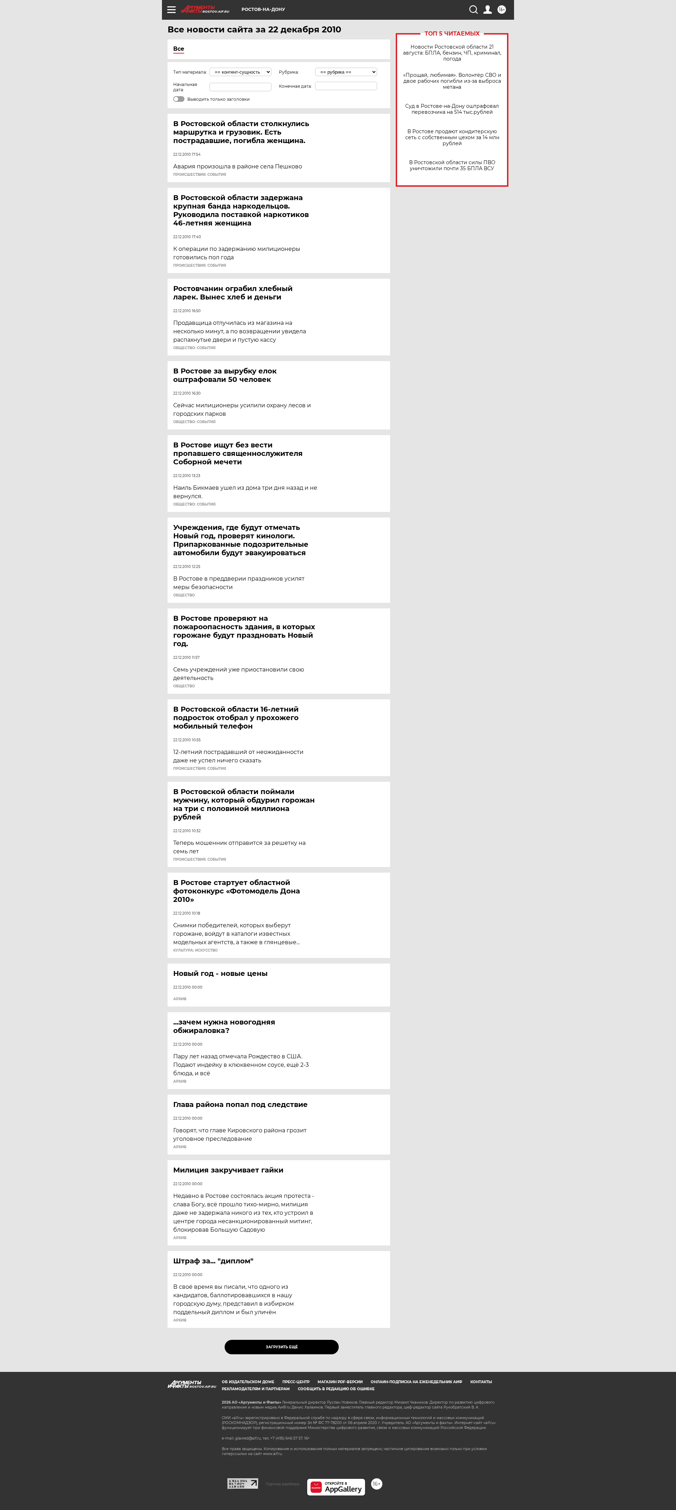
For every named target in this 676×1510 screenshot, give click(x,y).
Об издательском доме (248, 1382)
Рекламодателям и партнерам (256, 1389)
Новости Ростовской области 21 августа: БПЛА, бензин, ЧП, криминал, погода (452, 53)
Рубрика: (289, 72)
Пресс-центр (295, 1382)
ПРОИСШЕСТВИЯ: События (199, 175)
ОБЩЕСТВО (184, 595)
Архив (179, 999)
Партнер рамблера (282, 1484)
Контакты (481, 1382)
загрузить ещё (282, 1347)
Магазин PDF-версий (340, 1382)
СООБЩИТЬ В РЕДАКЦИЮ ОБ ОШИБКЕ (336, 1389)
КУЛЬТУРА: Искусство (195, 950)
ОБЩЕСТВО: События (194, 348)
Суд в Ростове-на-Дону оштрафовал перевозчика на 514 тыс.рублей (452, 109)
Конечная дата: (295, 86)
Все (178, 48)
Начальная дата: (185, 87)
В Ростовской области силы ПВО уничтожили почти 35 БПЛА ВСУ (452, 166)
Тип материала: (190, 72)
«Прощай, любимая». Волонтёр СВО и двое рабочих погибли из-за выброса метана (452, 81)
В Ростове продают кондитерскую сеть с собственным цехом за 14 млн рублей (452, 138)
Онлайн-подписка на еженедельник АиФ (416, 1382)
